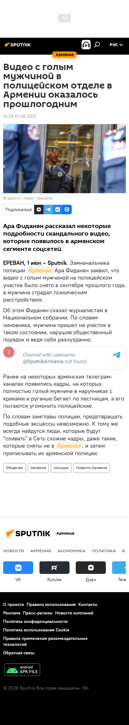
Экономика (71, 550)
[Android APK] (22, 670)
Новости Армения (91, 467)
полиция (61, 467)
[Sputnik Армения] (18, 47)
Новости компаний (74, 613)
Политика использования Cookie (36, 630)
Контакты (87, 604)
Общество (14, 467)
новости (13, 550)
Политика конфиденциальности (35, 621)
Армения (38, 467)
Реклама (11, 613)
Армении (39, 270)
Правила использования (51, 604)
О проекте (13, 604)
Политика (104, 550)
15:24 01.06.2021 (19, 116)
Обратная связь (18, 653)
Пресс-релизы (38, 613)
